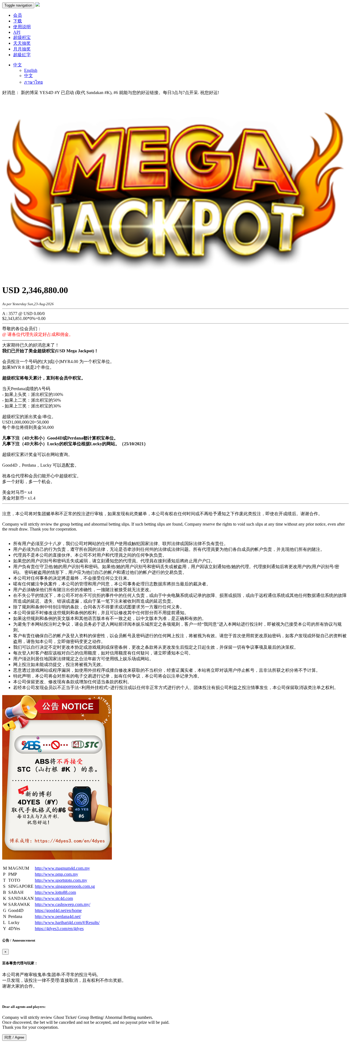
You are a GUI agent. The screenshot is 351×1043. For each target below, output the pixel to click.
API (16, 32)
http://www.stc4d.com (54, 898)
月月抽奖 (22, 49)
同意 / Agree (14, 1037)
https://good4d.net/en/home (58, 910)
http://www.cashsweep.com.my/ (62, 904)
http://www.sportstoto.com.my (61, 880)
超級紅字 (22, 54)
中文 (28, 75)
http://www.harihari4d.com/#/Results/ (67, 922)
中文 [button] (17, 65)
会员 (17, 15)
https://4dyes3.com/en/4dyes (59, 928)
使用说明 (22, 26)
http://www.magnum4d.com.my (62, 868)
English (30, 70)
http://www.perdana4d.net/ (58, 916)
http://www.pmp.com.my (56, 874)
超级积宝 (22, 37)
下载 (17, 21)
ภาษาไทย (33, 82)
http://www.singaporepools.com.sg (65, 886)
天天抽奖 (22, 43)
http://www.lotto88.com (55, 892)
